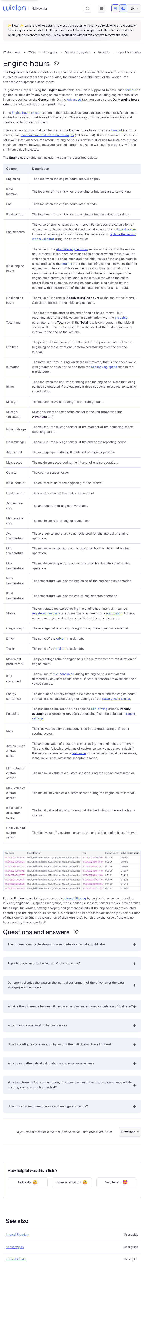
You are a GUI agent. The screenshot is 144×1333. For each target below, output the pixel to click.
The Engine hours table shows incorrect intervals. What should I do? (56, 944)
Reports (104, 52)
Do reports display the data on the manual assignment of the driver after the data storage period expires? (66, 985)
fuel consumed (63, 674)
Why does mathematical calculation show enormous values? (51, 1063)
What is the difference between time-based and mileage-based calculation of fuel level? (70, 1006)
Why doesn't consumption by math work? (37, 1025)
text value (79, 753)
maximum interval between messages (47, 135)
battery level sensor (116, 699)
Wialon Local (12, 52)
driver (60, 638)
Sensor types (15, 1247)
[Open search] (88, 9)
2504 (32, 52)
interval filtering (75, 898)
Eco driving (99, 709)
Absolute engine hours (72, 249)
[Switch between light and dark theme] (123, 8)
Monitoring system (78, 52)
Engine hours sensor (26, 112)
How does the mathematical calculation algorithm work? (48, 1106)
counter (67, 263)
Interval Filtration (17, 1234)
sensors (130, 90)
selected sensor (125, 229)
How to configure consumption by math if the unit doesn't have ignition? (59, 1044)
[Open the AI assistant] (115, 8)
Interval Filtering (16, 1259)
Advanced (74, 99)
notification (114, 613)
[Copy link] (56, 63)
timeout (116, 130)
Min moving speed (104, 367)
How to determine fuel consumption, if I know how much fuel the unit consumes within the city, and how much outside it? (70, 1084)
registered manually (46, 613)
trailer (60, 648)
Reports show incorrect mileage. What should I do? (44, 963)
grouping (121, 317)
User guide (50, 52)
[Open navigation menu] (101, 9)
